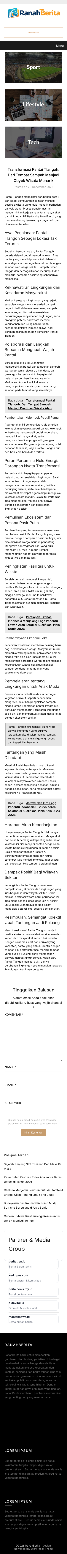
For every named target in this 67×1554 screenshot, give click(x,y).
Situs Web (13, 1103)
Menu (60, 46)
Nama (10, 1067)
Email (10, 1085)
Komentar (14, 1014)
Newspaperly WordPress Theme (33, 1548)
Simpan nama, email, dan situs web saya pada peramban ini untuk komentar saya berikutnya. (33, 1122)
